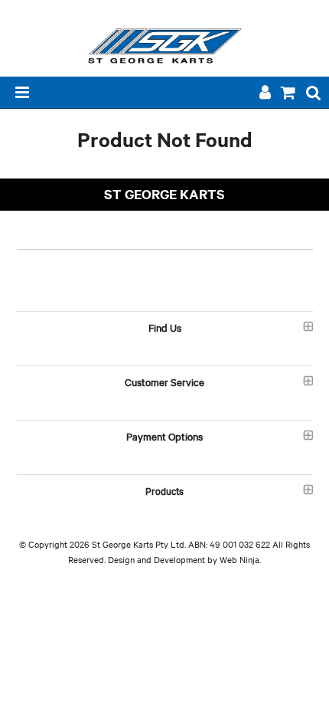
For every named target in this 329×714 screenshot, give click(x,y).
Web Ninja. (240, 559)
